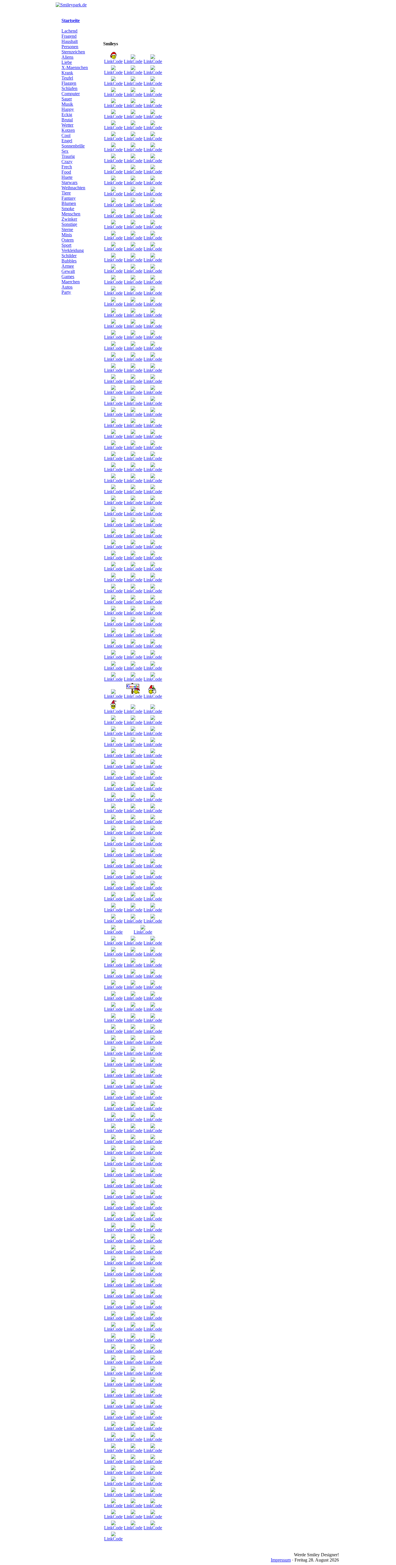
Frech (66, 166)
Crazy (66, 161)
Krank (67, 72)
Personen (69, 46)
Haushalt (69, 41)
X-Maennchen (74, 67)
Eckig (66, 114)
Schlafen (69, 88)
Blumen (68, 203)
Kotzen (68, 130)
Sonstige (69, 224)
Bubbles (69, 260)
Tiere (66, 192)
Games (67, 276)
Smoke (67, 208)
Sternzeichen (73, 51)
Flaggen (68, 83)
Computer (70, 93)
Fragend (69, 36)
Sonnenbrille (73, 145)
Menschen (70, 213)
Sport (66, 245)
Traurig (68, 156)
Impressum (281, 1559)
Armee (67, 266)
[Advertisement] (310, 105)
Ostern (67, 239)
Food (66, 172)
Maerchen (70, 281)
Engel (66, 140)
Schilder (69, 255)
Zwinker (69, 219)
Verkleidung (72, 250)
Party (66, 292)
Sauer (66, 98)
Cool (65, 135)
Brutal (67, 119)
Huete (66, 177)
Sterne (67, 229)
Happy (67, 109)
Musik (67, 104)
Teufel (67, 77)
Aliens (67, 57)
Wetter (67, 125)
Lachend (69, 30)
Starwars (69, 182)
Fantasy (68, 198)
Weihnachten (73, 187)
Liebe (66, 62)
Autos (66, 286)
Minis (66, 234)
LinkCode (113, 61)
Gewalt (68, 271)
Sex (64, 151)
